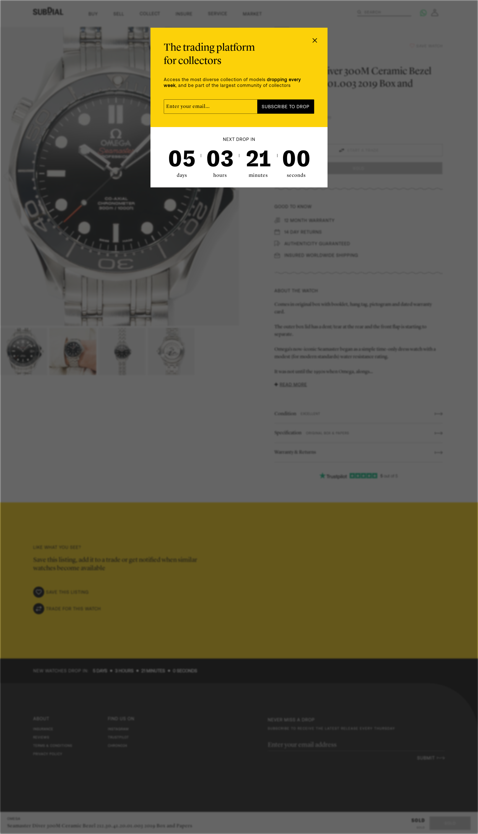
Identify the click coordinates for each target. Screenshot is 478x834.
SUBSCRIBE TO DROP (286, 106)
